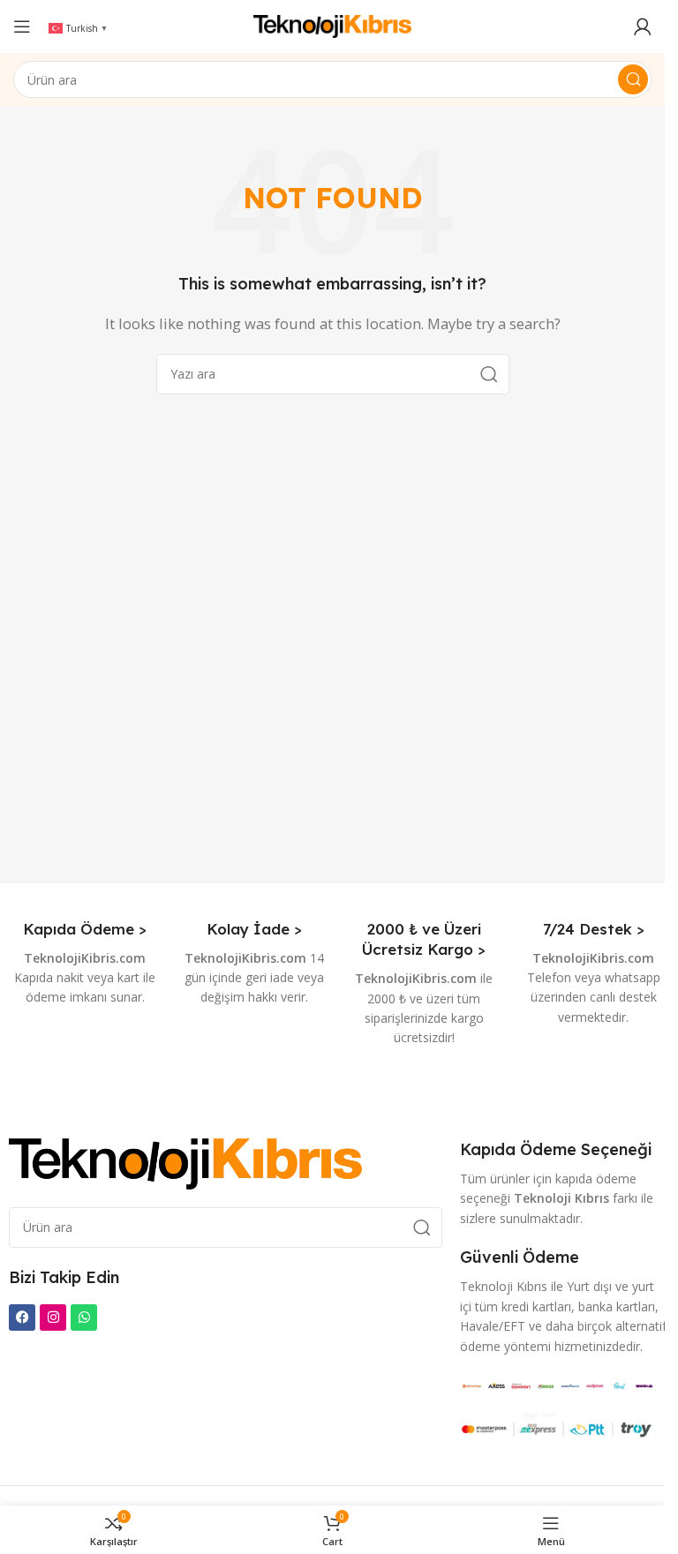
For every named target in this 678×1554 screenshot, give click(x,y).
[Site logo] (332, 25)
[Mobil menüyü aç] (22, 26)
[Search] (633, 79)
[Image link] (185, 1162)
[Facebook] (22, 1317)
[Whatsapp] (84, 1317)
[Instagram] (53, 1317)
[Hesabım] (642, 26)
